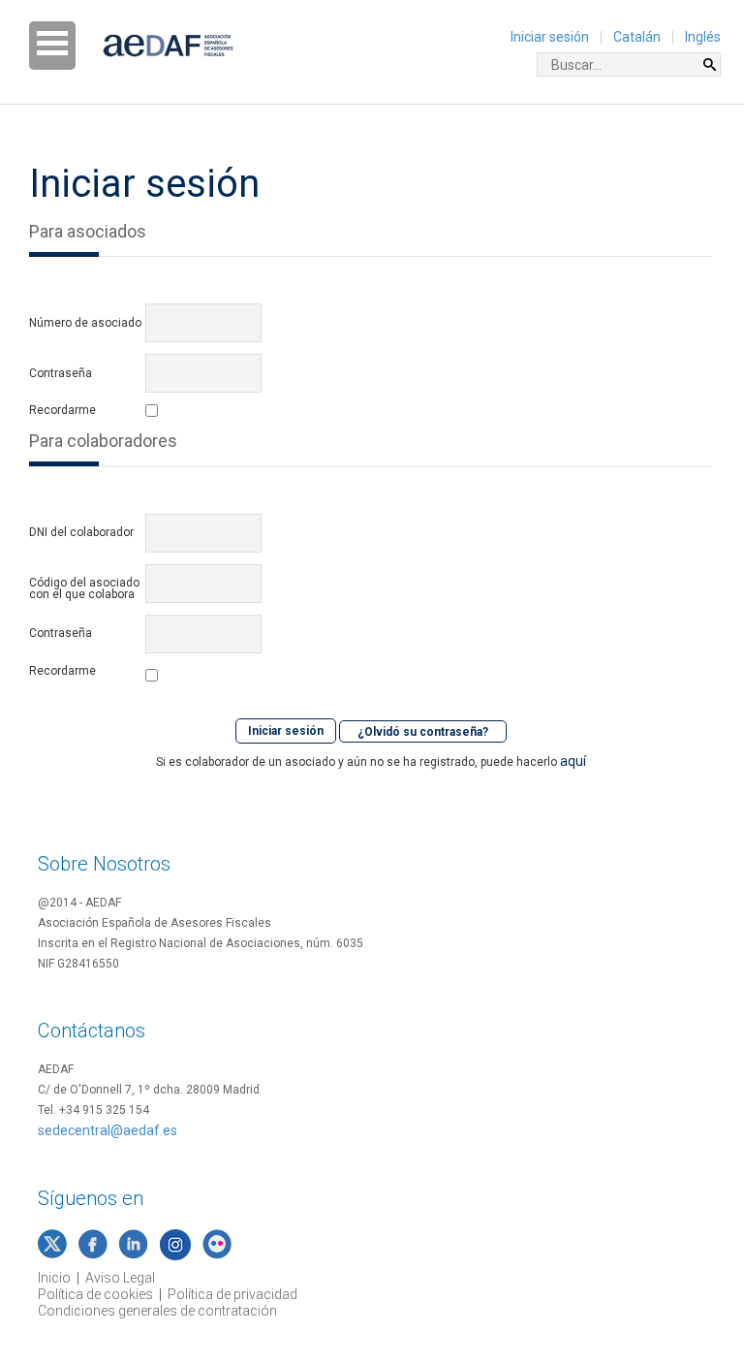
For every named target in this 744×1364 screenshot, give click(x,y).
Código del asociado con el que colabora (84, 588)
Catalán (637, 37)
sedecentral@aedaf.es (107, 1130)
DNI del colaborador (81, 532)
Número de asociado (85, 323)
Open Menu (52, 45)
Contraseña (60, 373)
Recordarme (62, 410)
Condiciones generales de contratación (157, 1310)
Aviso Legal (120, 1277)
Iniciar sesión (550, 37)
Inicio (54, 1277)
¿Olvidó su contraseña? (422, 731)
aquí (573, 761)
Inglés (703, 37)
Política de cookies (95, 1294)
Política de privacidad (232, 1294)
